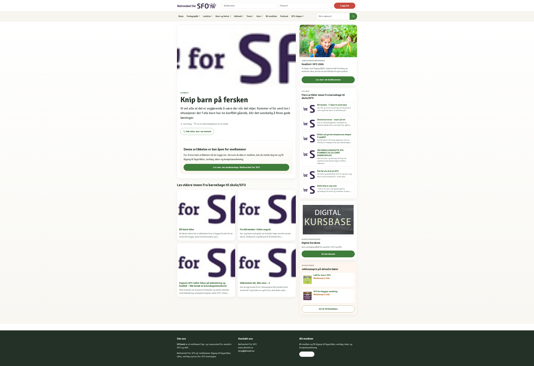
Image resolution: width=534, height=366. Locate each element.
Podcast (284, 16)
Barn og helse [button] (222, 16)
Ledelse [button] (207, 16)
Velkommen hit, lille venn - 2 (255, 283)
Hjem (181, 16)
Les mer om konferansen (328, 79)
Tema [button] (249, 16)
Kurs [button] (259, 16)
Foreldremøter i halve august (255, 229)
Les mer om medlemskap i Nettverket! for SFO (236, 167)
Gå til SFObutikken (328, 309)
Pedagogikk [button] (192, 16)
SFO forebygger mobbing (325, 291)
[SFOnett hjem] (197, 6)
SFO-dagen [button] (296, 16)
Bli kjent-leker (186, 229)
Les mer (307, 354)
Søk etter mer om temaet (198, 131)
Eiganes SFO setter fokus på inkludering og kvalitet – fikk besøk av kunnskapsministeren (203, 284)
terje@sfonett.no (246, 351)
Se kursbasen (328, 254)
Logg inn (344, 5)
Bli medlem (271, 16)
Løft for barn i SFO (322, 275)
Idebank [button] (238, 16)
